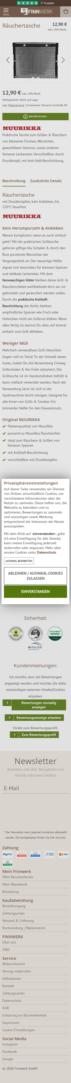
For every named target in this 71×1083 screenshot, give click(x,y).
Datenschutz (46, 552)
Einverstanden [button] (35, 591)
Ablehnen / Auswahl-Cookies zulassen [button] (35, 576)
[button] (19, 560)
